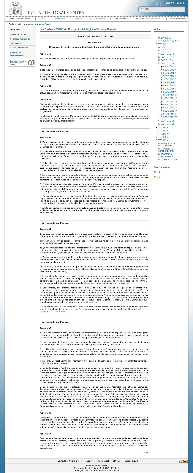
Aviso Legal (103, 461)
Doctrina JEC (80, 18)
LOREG (42, 18)
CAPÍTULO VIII (168, 124)
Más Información (177, 18)
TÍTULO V (163, 137)
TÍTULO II (163, 127)
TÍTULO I (162, 44)
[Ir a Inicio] (47, 8)
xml (158, 177)
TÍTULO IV (163, 134)
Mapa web (90, 461)
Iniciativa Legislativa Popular (148, 18)
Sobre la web (75, 461)
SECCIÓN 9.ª (169, 92)
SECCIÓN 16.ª (170, 114)
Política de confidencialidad (125, 461)
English (181, 3)
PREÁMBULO (164, 38)
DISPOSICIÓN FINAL (168, 160)
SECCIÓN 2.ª (169, 70)
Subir (146, 452)
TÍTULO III (163, 131)
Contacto (61, 461)
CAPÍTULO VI (167, 63)
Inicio (19, 24)
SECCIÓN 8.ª (169, 89)
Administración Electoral (20, 18)
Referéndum (120, 18)
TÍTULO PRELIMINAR (168, 41)
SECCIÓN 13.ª (170, 104)
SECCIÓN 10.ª (170, 95)
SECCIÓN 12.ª (170, 101)
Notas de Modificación (55, 131)
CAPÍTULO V (167, 60)
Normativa (60, 18)
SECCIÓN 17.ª (170, 117)
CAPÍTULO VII (167, 121)
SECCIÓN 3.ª (169, 73)
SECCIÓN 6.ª (169, 82)
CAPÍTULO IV (167, 57)
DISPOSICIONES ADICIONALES (166, 144)
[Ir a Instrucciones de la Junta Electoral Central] (22, 63)
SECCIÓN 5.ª (169, 79)
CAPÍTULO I (166, 47)
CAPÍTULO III (167, 54)
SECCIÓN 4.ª (169, 76)
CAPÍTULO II (167, 51)
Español (170, 3)
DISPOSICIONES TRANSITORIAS (166, 150)
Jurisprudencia (16, 43)
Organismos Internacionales (16, 53)
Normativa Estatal (18, 34)
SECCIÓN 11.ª (170, 98)
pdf (158, 172)
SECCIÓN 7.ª (169, 86)
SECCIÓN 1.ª (169, 67)
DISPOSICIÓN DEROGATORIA (165, 155)
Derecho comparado (19, 48)
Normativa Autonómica (20, 39)
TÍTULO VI (163, 140)
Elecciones (100, 18)
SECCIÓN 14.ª (170, 108)
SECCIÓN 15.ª (170, 111)
